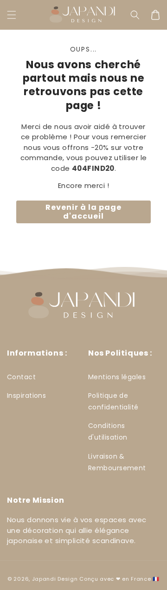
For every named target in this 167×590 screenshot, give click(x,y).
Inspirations (26, 395)
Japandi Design (55, 579)
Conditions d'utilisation (108, 431)
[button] (11, 15)
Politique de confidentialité (113, 401)
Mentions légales (117, 377)
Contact (21, 377)
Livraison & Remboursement (117, 462)
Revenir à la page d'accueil (83, 211)
